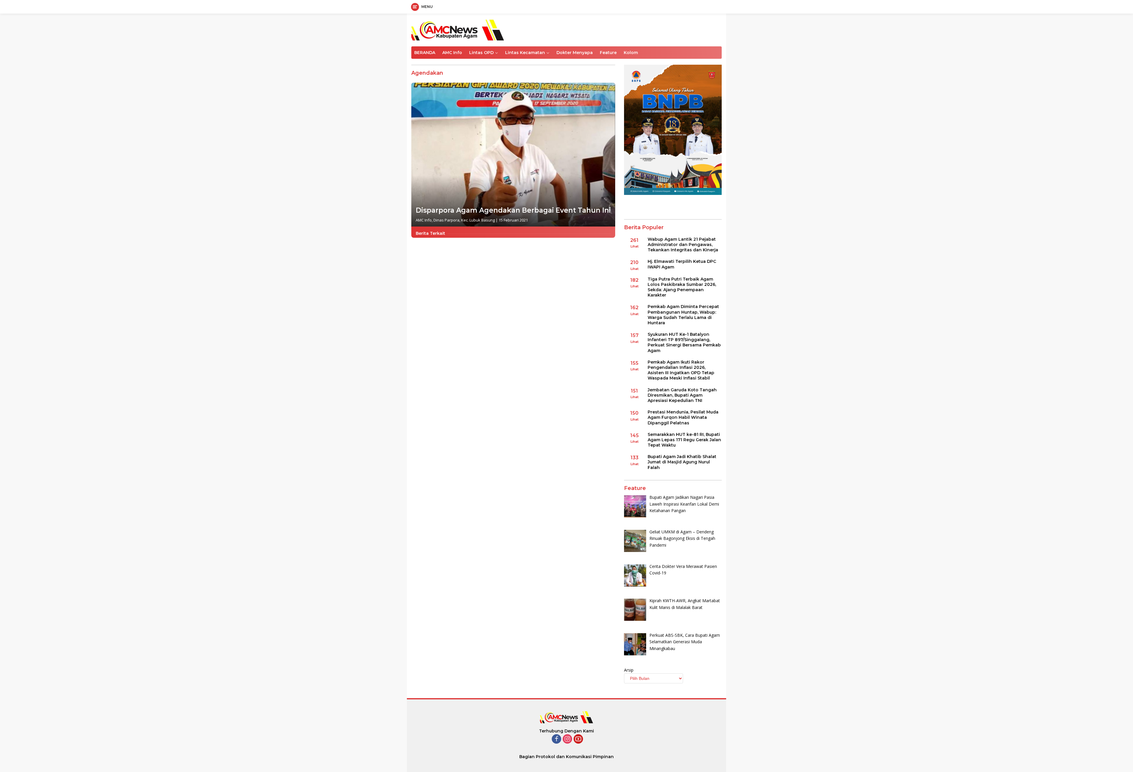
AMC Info (452, 52)
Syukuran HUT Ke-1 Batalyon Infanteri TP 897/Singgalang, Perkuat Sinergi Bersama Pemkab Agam (684, 342)
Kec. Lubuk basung (478, 220)
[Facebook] (556, 739)
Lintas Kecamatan (525, 52)
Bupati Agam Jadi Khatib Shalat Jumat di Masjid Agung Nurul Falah (682, 462)
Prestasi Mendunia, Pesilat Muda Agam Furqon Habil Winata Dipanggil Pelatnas (683, 417)
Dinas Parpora (446, 220)
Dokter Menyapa (574, 52)
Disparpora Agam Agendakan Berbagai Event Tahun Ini (513, 210)
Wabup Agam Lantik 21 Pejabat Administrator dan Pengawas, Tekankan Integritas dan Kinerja (683, 245)
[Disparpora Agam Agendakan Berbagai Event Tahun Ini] (513, 155)
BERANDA (424, 52)
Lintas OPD (481, 52)
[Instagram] (567, 739)
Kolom (631, 52)
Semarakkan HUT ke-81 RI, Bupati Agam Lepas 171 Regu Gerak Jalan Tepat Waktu (684, 440)
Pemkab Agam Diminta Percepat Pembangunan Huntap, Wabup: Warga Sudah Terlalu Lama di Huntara (683, 314)
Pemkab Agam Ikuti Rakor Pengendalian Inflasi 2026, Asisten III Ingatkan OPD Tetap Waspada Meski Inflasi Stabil (681, 370)
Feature (608, 52)
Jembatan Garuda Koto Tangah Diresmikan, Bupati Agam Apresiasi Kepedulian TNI (682, 395)
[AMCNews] (457, 29)
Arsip (628, 670)
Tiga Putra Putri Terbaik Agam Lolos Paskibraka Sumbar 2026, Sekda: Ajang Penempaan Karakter (682, 287)
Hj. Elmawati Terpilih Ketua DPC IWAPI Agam (682, 264)
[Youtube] (578, 739)
